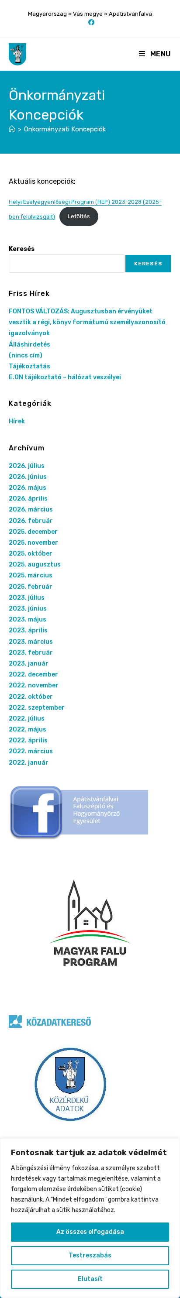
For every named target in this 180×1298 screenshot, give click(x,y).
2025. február (30, 587)
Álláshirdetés (29, 344)
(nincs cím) (25, 355)
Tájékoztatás (29, 366)
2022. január (28, 762)
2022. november (34, 685)
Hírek (17, 421)
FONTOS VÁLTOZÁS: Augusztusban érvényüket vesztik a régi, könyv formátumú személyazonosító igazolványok (87, 322)
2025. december (33, 532)
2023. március (31, 642)
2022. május (27, 729)
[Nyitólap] (12, 129)
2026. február (31, 521)
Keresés (22, 249)
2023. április (28, 630)
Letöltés (79, 216)
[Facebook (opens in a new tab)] (90, 23)
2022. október (31, 697)
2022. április (28, 740)
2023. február (31, 652)
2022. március (31, 751)
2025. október (30, 553)
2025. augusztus (35, 564)
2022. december (33, 674)
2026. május (27, 487)
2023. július (27, 597)
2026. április (28, 498)
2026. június (28, 477)
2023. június (28, 608)
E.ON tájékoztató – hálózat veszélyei (65, 377)
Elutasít (90, 1279)
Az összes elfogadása (90, 1232)
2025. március (30, 575)
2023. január (28, 663)
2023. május (27, 619)
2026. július (27, 466)
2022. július (27, 718)
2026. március (31, 509)
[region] (90, 1218)
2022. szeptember (37, 707)
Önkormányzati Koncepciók (65, 129)
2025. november (33, 542)
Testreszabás (90, 1255)
